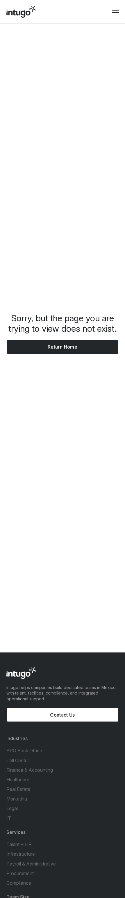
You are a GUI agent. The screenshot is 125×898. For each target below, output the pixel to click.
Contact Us (62, 715)
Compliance (18, 883)
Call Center (17, 760)
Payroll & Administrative (31, 864)
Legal (12, 808)
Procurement (20, 873)
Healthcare (17, 779)
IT (8, 818)
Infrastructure (20, 854)
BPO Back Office (24, 750)
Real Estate (18, 789)
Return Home (62, 347)
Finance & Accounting (29, 770)
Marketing (16, 799)
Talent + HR (19, 844)
